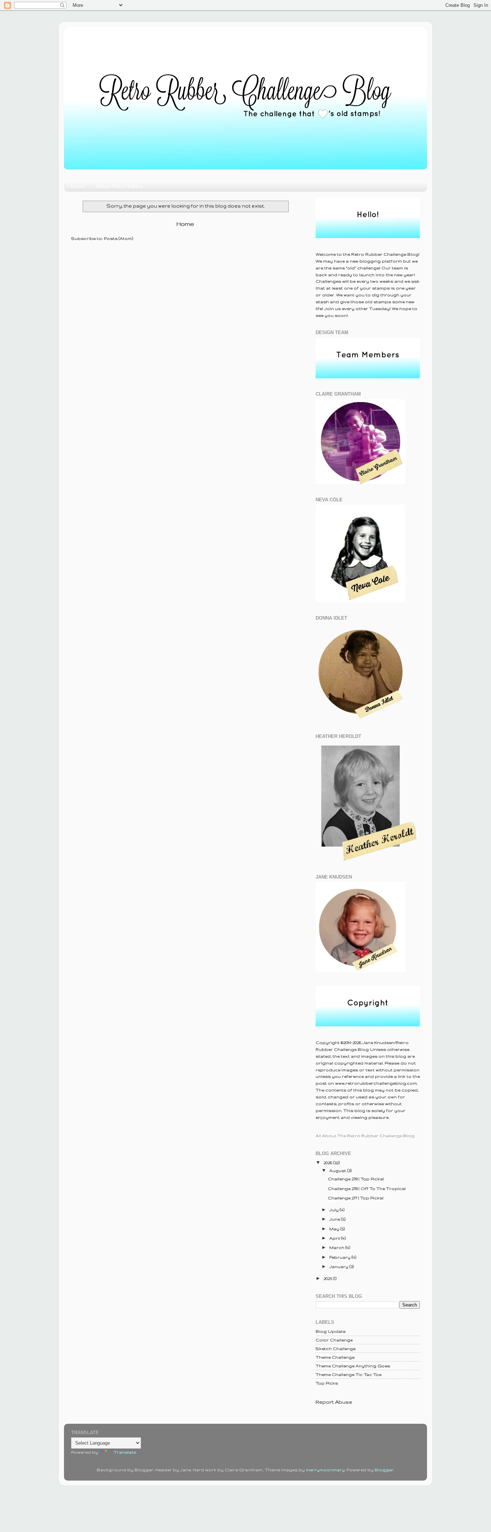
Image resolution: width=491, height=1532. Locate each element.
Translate (125, 1452)
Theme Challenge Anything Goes (353, 1365)
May (334, 1228)
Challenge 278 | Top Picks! (356, 1178)
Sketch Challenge (335, 1348)
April (335, 1238)
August (338, 1170)
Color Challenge (334, 1339)
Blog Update (330, 1331)
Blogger (384, 1469)
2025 (328, 1278)
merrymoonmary (325, 1469)
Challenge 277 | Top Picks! (356, 1197)
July (334, 1209)
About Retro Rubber (119, 186)
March (337, 1247)
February (340, 1257)
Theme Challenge (335, 1357)
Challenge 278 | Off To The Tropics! (367, 1188)
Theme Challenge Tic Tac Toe (348, 1374)
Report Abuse (334, 1402)
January (339, 1266)
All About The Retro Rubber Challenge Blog (365, 1135)
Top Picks (327, 1383)
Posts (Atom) (118, 238)
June (335, 1219)
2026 (328, 1162)
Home (78, 186)
